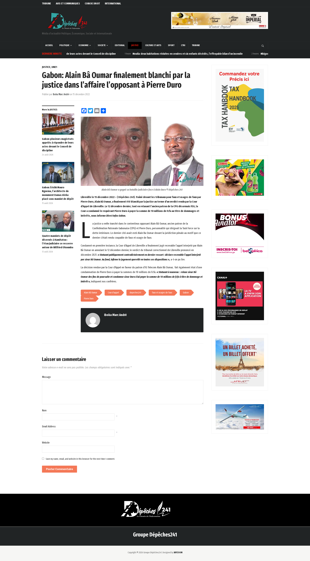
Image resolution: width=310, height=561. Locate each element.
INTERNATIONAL (113, 3)
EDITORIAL (120, 45)
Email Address (49, 426)
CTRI (183, 45)
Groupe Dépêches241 (155, 534)
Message (46, 377)
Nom (44, 410)
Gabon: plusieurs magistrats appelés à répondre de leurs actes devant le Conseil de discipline (58, 144)
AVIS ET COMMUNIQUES (68, 3)
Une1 (54, 67)
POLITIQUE (64, 45)
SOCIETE (102, 45)
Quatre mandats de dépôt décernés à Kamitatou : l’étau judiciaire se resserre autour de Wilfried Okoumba (57, 241)
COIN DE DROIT (92, 3)
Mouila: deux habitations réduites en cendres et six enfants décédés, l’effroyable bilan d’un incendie (169, 53)
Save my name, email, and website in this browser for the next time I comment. (80, 459)
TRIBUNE (46, 3)
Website (46, 442)
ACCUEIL (49, 45)
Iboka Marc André (61, 94)
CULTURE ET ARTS (153, 45)
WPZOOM (178, 552)
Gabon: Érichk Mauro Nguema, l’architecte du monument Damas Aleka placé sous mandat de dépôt (58, 193)
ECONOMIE (83, 45)
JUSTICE (135, 45)
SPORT (171, 45)
